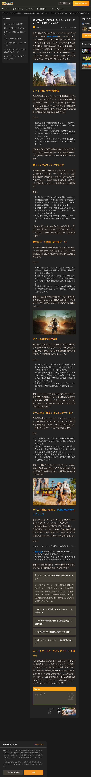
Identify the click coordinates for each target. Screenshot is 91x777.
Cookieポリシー (38, 744)
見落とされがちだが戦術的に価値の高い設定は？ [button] (54, 577)
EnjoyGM (38, 552)
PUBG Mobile (52, 36)
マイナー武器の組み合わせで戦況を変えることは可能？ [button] (54, 622)
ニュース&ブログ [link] (15, 13)
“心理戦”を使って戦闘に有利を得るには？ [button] (54, 632)
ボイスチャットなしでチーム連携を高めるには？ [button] (54, 641)
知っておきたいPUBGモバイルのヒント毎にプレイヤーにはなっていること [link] (63, 13)
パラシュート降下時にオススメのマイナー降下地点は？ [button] (54, 610)
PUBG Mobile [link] (29, 13)
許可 (33, 772)
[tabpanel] (23, 758)
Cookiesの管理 (13, 772)
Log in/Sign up (81, 3)
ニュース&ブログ (56, 9)
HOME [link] (4, 13)
